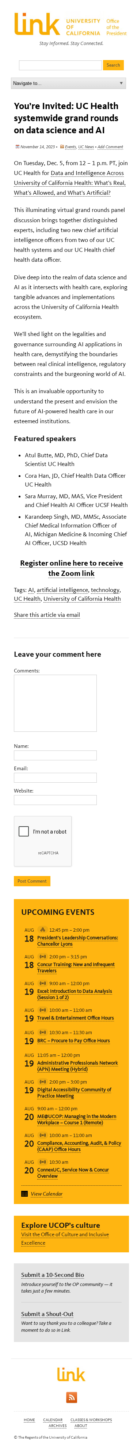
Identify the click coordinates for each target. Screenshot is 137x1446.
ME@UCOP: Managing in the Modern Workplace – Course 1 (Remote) (76, 1119)
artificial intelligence (62, 589)
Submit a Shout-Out (47, 1314)
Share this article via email (47, 614)
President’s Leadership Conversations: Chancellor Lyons (77, 941)
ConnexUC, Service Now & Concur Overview (73, 1173)
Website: (23, 790)
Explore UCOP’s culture (60, 1225)
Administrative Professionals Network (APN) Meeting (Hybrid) (77, 1066)
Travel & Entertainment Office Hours (75, 1018)
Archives (57, 1425)
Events (70, 146)
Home (29, 1419)
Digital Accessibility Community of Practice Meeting (74, 1093)
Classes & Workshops (91, 1419)
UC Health (27, 598)
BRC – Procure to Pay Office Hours (73, 1040)
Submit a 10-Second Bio (52, 1274)
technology (105, 589)
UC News (86, 146)
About (81, 1425)
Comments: (26, 670)
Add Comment (110, 146)
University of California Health (82, 598)
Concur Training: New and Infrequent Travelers (76, 967)
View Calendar (46, 1193)
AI (31, 589)
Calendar (52, 1419)
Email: (21, 768)
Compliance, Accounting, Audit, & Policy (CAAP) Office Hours (79, 1146)
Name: (21, 746)
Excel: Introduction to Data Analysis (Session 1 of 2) (74, 994)
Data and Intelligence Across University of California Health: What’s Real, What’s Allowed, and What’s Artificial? (70, 182)
